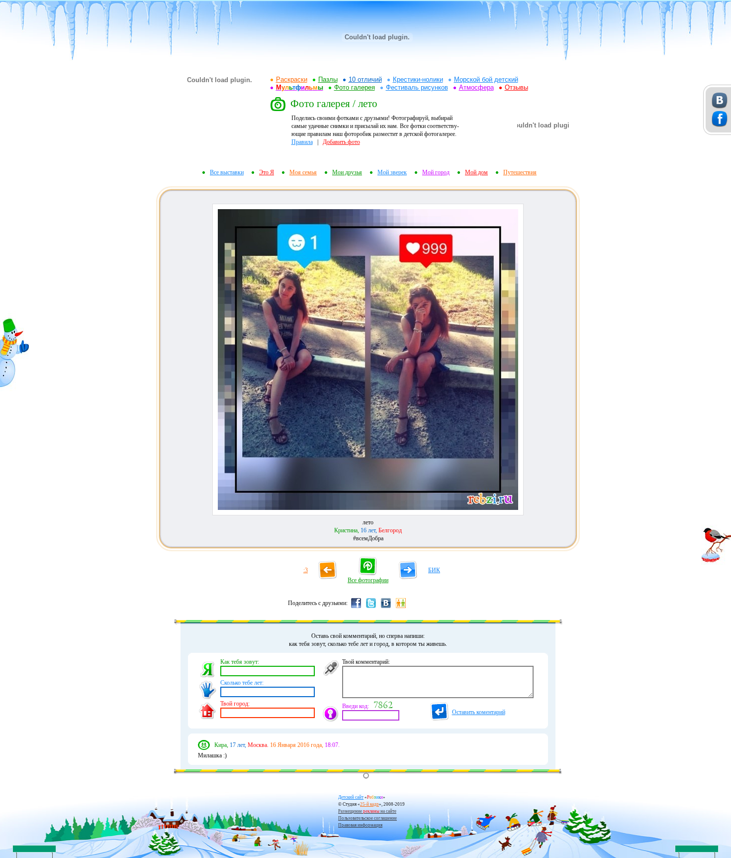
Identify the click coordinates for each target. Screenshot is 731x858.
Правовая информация (360, 825)
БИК (434, 570)
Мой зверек (392, 172)
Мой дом (476, 172)
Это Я (266, 172)
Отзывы (516, 87)
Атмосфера (476, 87)
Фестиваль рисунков (417, 87)
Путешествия (520, 172)
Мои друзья (347, 172)
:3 (305, 570)
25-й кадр (369, 804)
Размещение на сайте (367, 811)
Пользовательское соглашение (367, 818)
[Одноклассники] (400, 607)
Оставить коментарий (478, 712)
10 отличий (365, 79)
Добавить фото (341, 141)
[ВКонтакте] (385, 607)
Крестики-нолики (418, 79)
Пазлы (328, 79)
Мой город (436, 172)
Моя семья (303, 172)
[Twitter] (371, 607)
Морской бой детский (486, 79)
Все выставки (227, 172)
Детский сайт (351, 797)
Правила (302, 141)
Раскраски (291, 79)
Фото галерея (354, 87)
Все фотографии (368, 580)
